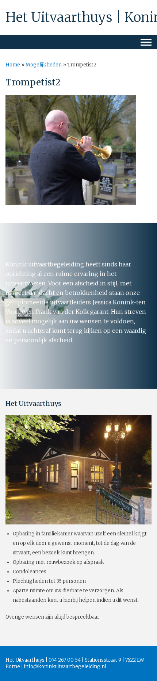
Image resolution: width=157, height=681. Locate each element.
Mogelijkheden (44, 65)
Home (12, 65)
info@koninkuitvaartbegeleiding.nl (65, 666)
